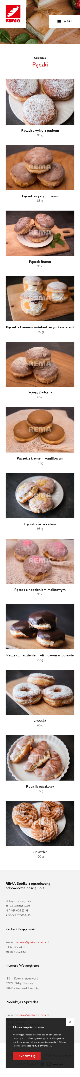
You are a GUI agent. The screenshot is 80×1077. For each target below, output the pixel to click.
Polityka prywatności (41, 1046)
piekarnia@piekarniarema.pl (32, 942)
